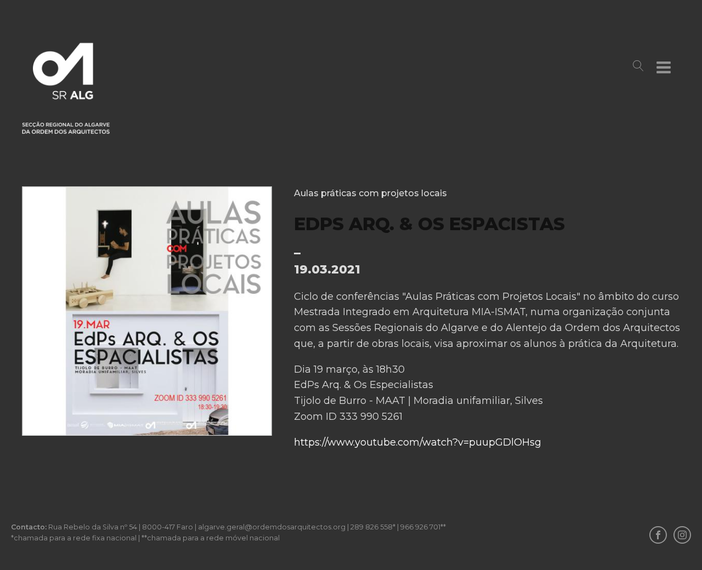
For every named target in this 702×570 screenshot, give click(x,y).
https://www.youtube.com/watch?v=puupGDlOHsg (417, 442)
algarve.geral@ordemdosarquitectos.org (272, 527)
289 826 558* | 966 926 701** (398, 527)
